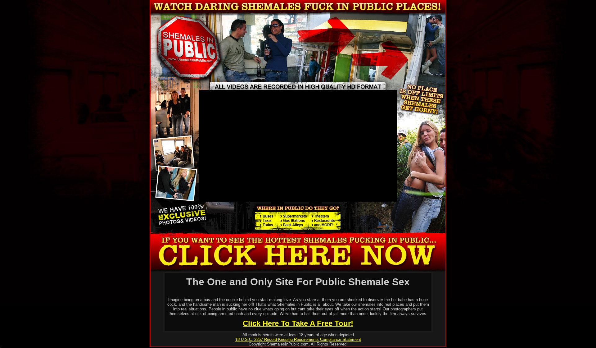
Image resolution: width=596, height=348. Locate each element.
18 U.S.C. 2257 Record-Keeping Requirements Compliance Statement (298, 339)
